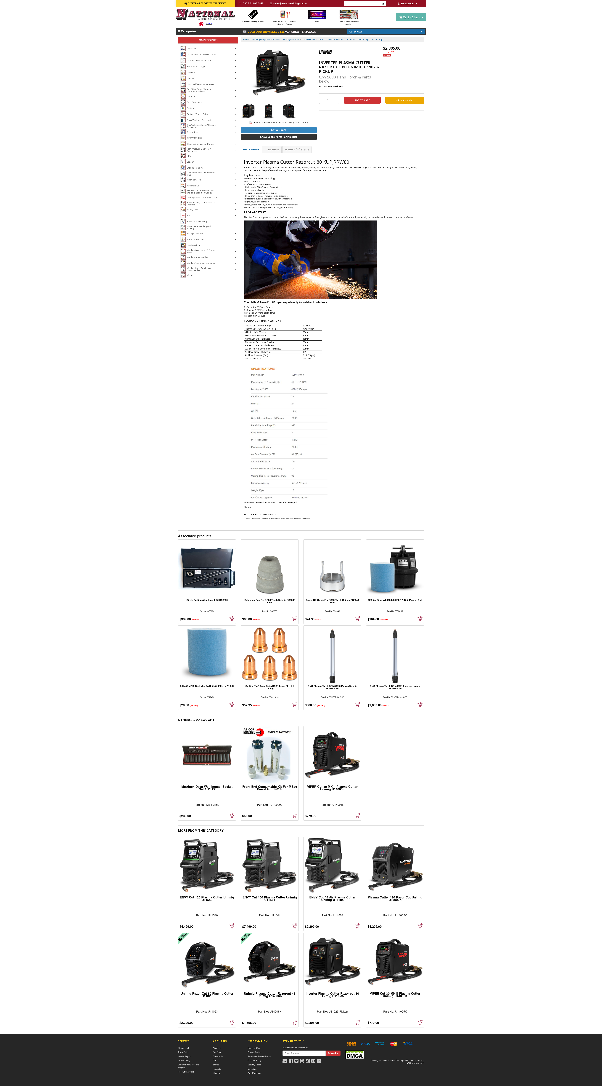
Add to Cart (362, 100)
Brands (216, 1064)
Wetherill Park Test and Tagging (188, 1066)
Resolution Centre (186, 1071)
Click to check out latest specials (349, 22)
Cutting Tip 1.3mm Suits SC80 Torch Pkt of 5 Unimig (269, 687)
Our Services (355, 31)
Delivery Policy (254, 1060)
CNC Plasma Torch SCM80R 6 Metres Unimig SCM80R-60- (332, 687)
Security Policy (254, 1064)
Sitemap (216, 1072)
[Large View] (248, 111)
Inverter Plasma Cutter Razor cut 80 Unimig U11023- (332, 994)
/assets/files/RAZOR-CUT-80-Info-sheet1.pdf (276, 502)
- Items (412, 17)
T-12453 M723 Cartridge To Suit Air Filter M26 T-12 (207, 686)
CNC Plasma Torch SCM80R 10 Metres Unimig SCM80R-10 (395, 687)
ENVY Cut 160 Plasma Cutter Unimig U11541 (270, 898)
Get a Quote (278, 130)
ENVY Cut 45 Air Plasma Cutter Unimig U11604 (332, 898)
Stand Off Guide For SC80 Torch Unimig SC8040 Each (332, 601)
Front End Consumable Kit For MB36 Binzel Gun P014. (269, 787)
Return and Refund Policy (259, 1056)
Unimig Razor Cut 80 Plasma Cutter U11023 (207, 994)
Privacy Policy (254, 1052)
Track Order (183, 1052)
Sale (317, 21)
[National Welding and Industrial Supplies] (205, 14)
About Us (217, 1047)
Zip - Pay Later (254, 1072)
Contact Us (218, 1056)
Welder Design (184, 1060)
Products (217, 1068)
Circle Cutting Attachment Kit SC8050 (207, 600)
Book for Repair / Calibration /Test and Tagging (285, 22)
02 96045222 (253, 3)
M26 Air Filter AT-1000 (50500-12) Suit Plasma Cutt (395, 600)
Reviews (290, 149)
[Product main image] (279, 72)
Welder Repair (184, 1056)
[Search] (383, 3)
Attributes (272, 149)
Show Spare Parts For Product (278, 137)
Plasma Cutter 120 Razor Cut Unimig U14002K (395, 898)
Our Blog (217, 1052)
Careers (216, 1060)
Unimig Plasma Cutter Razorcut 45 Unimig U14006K (269, 994)
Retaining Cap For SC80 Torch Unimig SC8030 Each (269, 601)
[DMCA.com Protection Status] (354, 1054)
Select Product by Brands (253, 21)
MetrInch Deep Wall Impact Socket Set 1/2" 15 (207, 787)
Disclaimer (252, 1068)
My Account (407, 3)
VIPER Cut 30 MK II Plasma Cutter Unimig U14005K (332, 787)
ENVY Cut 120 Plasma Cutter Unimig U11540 (207, 898)
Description (251, 149)
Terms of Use (254, 1047)
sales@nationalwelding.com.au (290, 3)
